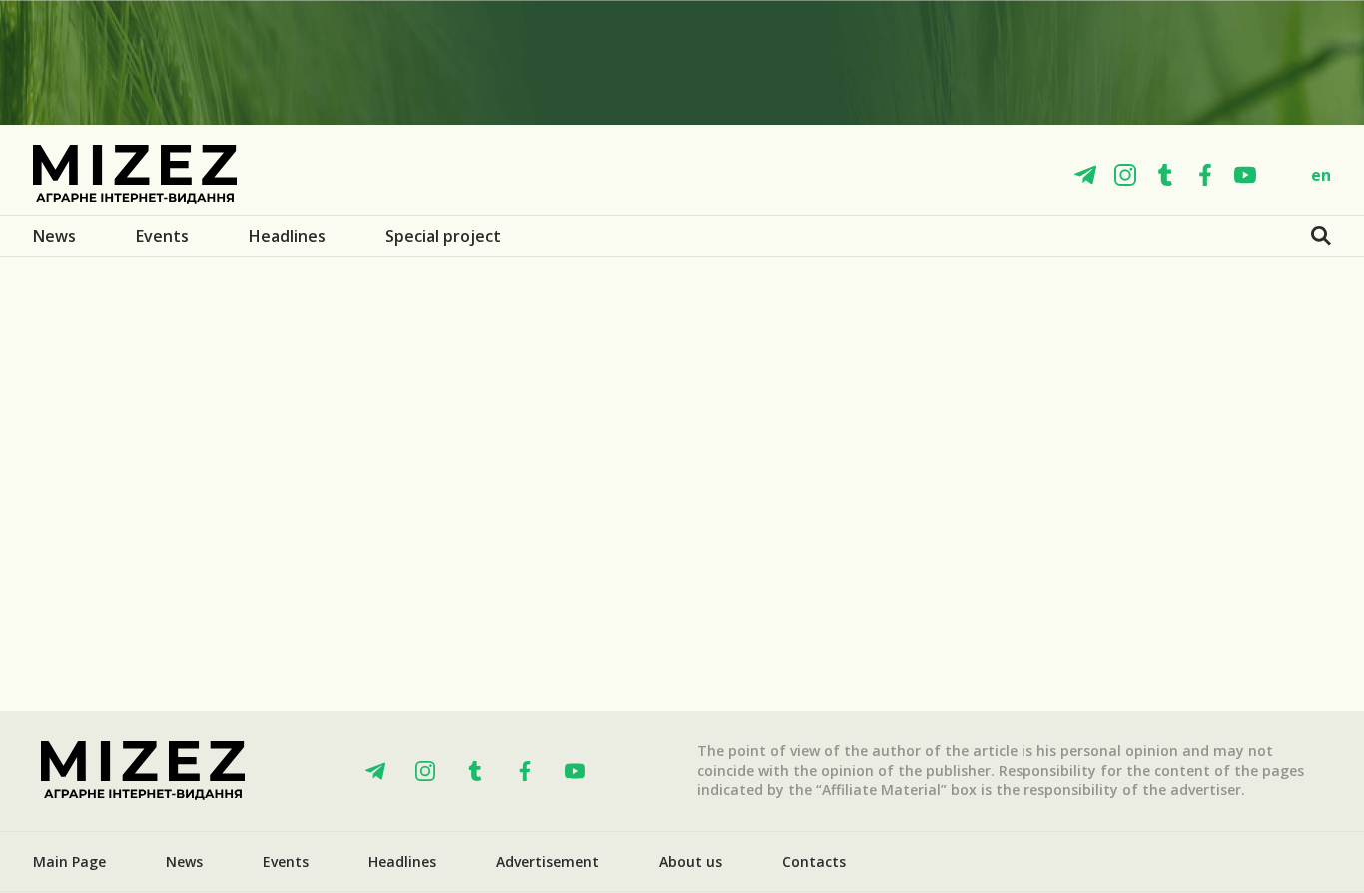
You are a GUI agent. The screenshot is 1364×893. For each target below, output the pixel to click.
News (54, 236)
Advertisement (547, 861)
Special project (443, 236)
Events (162, 236)
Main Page (69, 861)
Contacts (814, 861)
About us (690, 861)
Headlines (287, 236)
